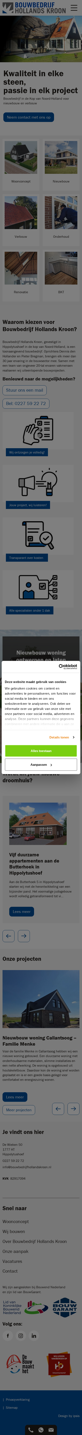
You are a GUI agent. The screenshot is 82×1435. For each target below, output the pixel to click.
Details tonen (59, 737)
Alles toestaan (41, 750)
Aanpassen (38, 764)
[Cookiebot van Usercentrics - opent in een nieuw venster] (59, 667)
